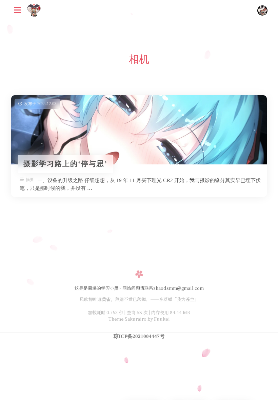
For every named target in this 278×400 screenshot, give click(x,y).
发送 (83, 394)
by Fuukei (158, 319)
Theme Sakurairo (127, 319)
